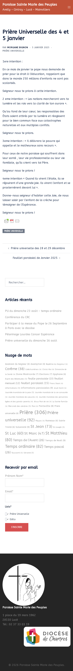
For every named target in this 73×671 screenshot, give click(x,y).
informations (12, 388)
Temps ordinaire (24, 446)
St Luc (14, 433)
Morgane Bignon (17, 47)
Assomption (38, 364)
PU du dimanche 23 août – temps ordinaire (33, 311)
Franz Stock (56, 383)
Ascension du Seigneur (17, 364)
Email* (9, 491)
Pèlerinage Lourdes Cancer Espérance (29, 334)
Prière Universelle (13, 51)
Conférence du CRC (17, 317)
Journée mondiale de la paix (19, 392)
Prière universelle (13, 231)
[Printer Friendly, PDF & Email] (12, 221)
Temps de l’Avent (28, 440)
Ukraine (29, 453)
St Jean (41, 426)
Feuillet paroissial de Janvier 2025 (35, 257)
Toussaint (17, 453)
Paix (35, 406)
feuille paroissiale (40, 378)
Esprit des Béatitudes (16, 379)
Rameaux (51, 420)
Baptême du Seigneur (57, 364)
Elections (45, 374)
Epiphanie (59, 374)
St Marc (34, 433)
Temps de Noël (55, 440)
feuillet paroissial (35, 383)
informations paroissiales (37, 387)
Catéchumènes (33, 369)
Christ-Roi (48, 369)
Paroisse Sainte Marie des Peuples (30, 4)
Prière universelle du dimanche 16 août (31, 340)
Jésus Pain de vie (43, 401)
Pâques (40, 421)
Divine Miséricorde (27, 374)
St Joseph (59, 427)
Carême (14, 369)
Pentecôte (46, 406)
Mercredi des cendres (19, 406)
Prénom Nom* (14, 475)
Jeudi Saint (60, 388)
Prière (33, 412)
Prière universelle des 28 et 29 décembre (38, 248)
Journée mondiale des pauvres (23, 397)
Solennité (23, 427)
